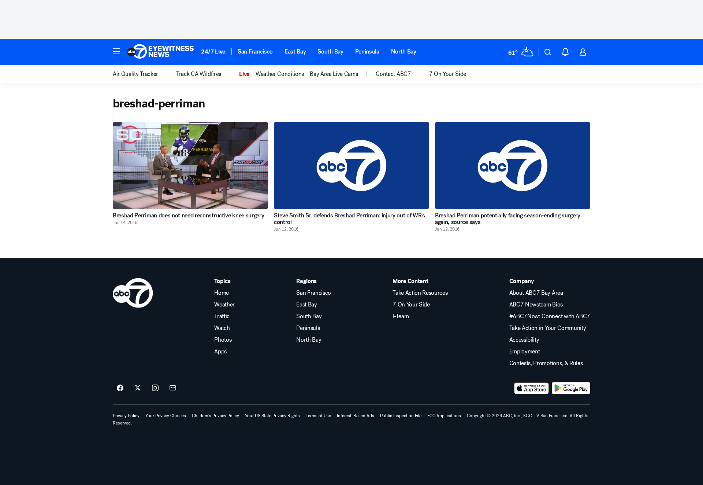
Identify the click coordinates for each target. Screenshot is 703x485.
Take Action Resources (420, 293)
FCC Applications (444, 416)
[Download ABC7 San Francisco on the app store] (531, 388)
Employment (524, 351)
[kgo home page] (133, 293)
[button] (116, 51)
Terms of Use (318, 416)
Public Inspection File (400, 416)
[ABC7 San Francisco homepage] (160, 52)
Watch (222, 328)
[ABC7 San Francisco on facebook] (120, 388)
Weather (224, 305)
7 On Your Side (411, 305)
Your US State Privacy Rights (272, 416)
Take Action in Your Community (547, 328)
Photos (222, 340)
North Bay (403, 51)
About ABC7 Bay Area (536, 293)
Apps (220, 351)
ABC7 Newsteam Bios (536, 305)
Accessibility (524, 340)
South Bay (330, 51)
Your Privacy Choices (165, 416)
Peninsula (367, 51)
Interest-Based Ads (355, 416)
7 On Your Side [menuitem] (447, 74)
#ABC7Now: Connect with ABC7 (549, 316)
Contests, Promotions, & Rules (546, 363)
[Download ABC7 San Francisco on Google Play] (571, 388)
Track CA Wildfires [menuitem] (198, 74)
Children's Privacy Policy (215, 416)
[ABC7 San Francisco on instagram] (155, 388)
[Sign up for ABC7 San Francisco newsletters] (172, 388)
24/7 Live (213, 51)
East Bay (295, 51)
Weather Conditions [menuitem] (280, 74)
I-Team (401, 316)
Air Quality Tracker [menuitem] (135, 74)
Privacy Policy (126, 416)
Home (221, 293)
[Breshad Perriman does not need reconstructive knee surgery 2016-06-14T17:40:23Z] (190, 165)
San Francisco (255, 51)
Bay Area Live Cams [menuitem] (334, 74)
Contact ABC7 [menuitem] (393, 74)
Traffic (222, 316)
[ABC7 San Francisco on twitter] (137, 388)
